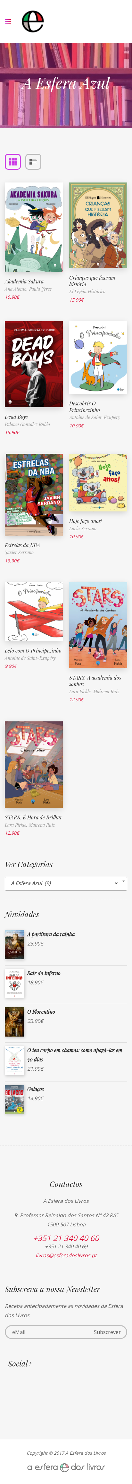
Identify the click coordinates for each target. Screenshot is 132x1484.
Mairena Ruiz (106, 691)
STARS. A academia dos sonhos (95, 681)
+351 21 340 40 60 (66, 1238)
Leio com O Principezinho (33, 650)
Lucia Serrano (82, 528)
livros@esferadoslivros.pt (66, 1255)
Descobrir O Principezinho (84, 406)
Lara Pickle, (81, 691)
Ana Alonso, (17, 289)
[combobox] (66, 884)
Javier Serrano (19, 552)
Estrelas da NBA (22, 545)
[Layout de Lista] (33, 162)
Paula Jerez (40, 289)
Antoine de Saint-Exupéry (94, 417)
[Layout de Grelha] (13, 162)
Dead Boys (16, 416)
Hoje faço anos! (85, 520)
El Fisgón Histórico (87, 292)
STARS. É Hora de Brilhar (33, 817)
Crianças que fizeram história (92, 281)
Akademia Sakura (24, 281)
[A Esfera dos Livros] (33, 21)
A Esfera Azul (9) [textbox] (64, 883)
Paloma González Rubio (27, 424)
